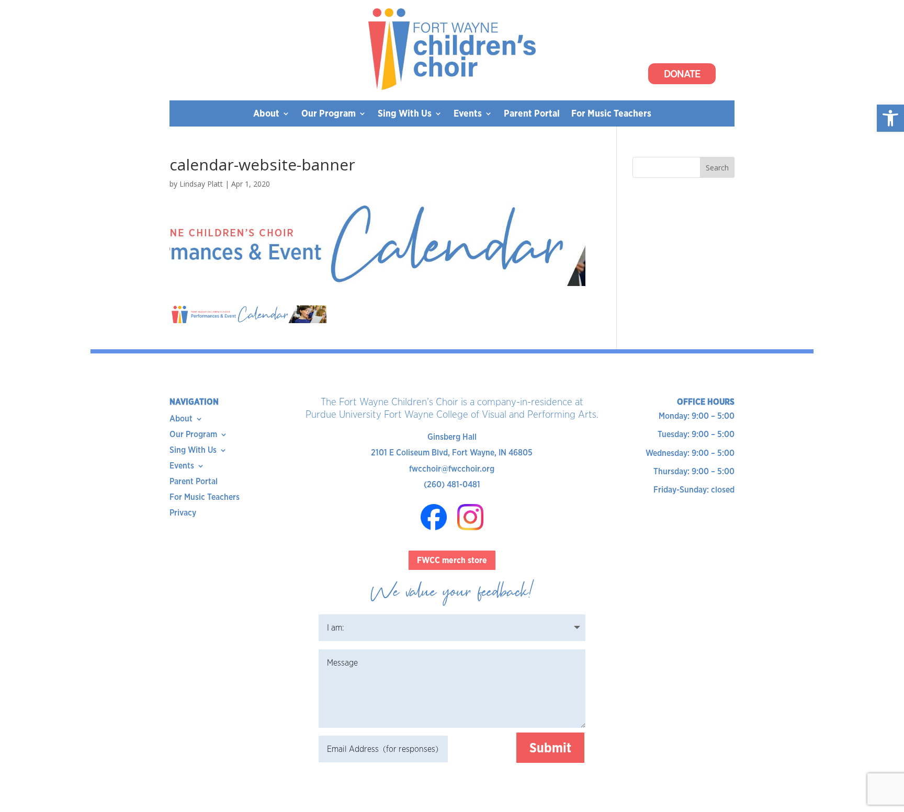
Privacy (183, 513)
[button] (890, 118)
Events (468, 114)
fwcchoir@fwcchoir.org (451, 469)
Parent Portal (532, 114)
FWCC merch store (452, 560)
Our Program (328, 114)
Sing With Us (405, 114)
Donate (682, 73)
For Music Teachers (611, 114)
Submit (550, 748)
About (266, 114)
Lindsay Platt (201, 184)
